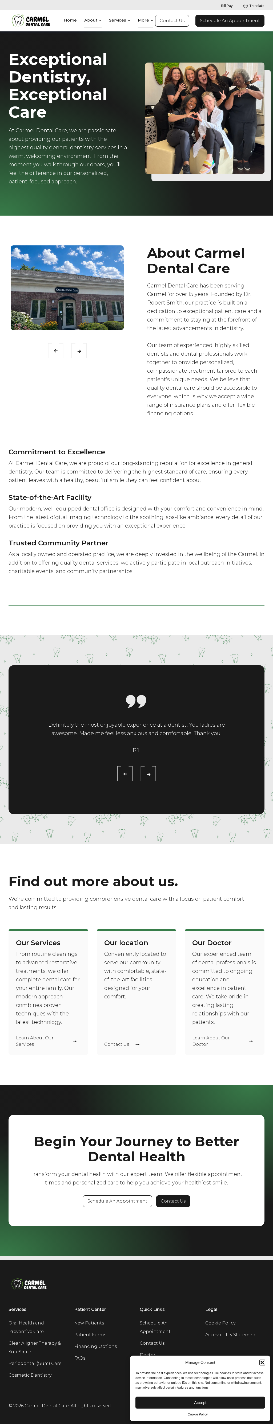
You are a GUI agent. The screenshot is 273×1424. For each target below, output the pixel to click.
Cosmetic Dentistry (30, 1375)
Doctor (147, 1354)
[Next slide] (74, 349)
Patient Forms (90, 1334)
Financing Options (95, 1346)
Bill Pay (227, 6)
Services (117, 20)
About (90, 20)
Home (70, 20)
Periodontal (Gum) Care (35, 1363)
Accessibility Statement (231, 1334)
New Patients (89, 1323)
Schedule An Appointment (230, 20)
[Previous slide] (51, 349)
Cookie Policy (198, 1414)
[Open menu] (100, 20)
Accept (200, 1402)
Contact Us (172, 20)
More (143, 20)
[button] (262, 1362)
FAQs (79, 1358)
